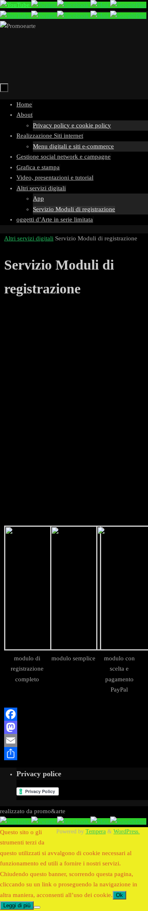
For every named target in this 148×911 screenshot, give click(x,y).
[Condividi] (74, 753)
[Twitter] (44, 5)
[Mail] (100, 5)
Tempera (96, 831)
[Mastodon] (74, 727)
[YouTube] (15, 5)
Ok (119, 895)
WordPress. (126, 831)
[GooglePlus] (128, 5)
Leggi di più (16, 905)
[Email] (74, 740)
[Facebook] (73, 5)
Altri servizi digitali (28, 238)
